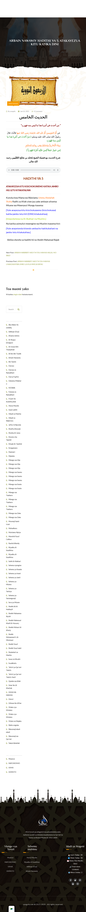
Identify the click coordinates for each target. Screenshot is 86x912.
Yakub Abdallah (14, 743)
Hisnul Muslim (14, 406)
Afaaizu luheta (14, 336)
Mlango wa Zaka (15, 513)
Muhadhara (13, 528)
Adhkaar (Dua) (14, 332)
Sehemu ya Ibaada (15, 569)
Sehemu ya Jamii (14, 577)
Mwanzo (12, 759)
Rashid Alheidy (14, 543)
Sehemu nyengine (15, 565)
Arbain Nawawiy (15, 358)
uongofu (12, 111)
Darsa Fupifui (14, 377)
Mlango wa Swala (15, 484)
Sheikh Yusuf (13, 644)
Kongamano (13, 448)
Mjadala (12, 456)
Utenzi (11, 699)
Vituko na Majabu (15, 721)
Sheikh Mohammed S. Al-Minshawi (12, 637)
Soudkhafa (12, 663)
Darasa (11, 366)
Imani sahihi (13, 410)
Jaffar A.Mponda (15, 425)
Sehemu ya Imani (15, 573)
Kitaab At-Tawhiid (15, 444)
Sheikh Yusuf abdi (15, 648)
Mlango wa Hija (14, 460)
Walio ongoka (14, 725)
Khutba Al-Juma (14, 433)
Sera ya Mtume (14, 602)
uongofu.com (28, 904)
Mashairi (12, 452)
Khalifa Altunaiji (14, 429)
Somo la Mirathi (14, 659)
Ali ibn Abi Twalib (15, 354)
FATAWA (12, 388)
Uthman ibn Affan (15, 703)
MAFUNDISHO (14, 763)
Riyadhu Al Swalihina (32, 862)
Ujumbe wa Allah (15, 681)
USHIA (11, 768)
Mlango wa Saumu (15, 472)
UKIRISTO (12, 772)
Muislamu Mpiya (15, 532)
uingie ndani (17, 294)
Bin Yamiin (12, 362)
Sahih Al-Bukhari (15, 561)
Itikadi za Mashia (15, 414)
